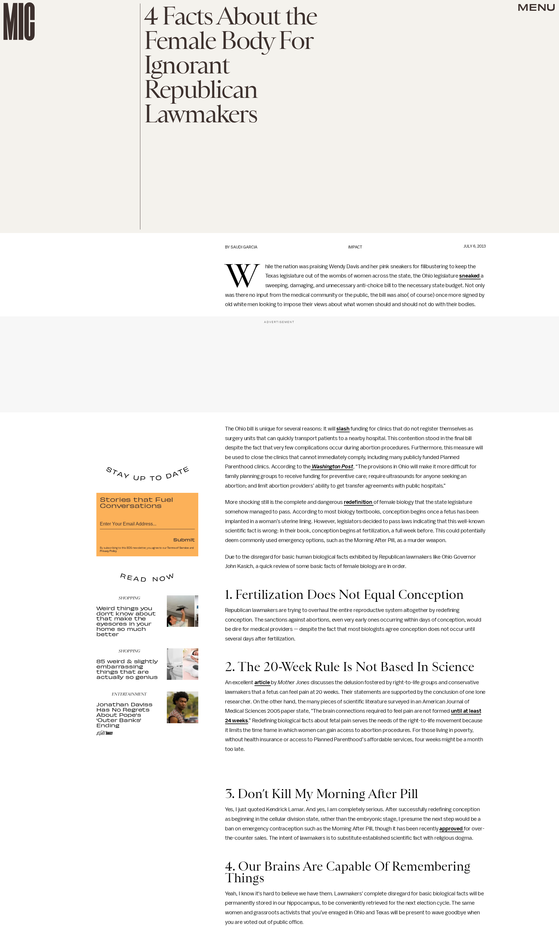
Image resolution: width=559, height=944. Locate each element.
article (262, 682)
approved (451, 829)
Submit (184, 539)
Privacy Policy (108, 551)
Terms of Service (178, 547)
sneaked (470, 276)
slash (342, 429)
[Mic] (19, 21)
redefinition (359, 502)
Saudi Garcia (244, 247)
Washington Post (332, 467)
